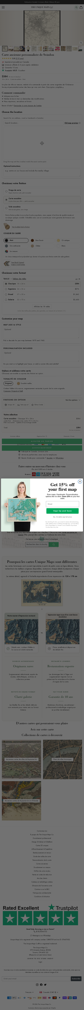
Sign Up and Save (62, 511)
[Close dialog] (80, 482)
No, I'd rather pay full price (62, 517)
